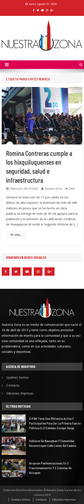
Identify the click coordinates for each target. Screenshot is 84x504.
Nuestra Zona (53, 188)
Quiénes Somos (17, 377)
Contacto (12, 385)
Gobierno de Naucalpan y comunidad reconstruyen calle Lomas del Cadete (52, 443)
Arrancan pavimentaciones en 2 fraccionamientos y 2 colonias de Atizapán (50, 468)
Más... (18, 235)
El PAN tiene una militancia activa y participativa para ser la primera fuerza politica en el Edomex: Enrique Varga (55, 423)
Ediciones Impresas (19, 393)
